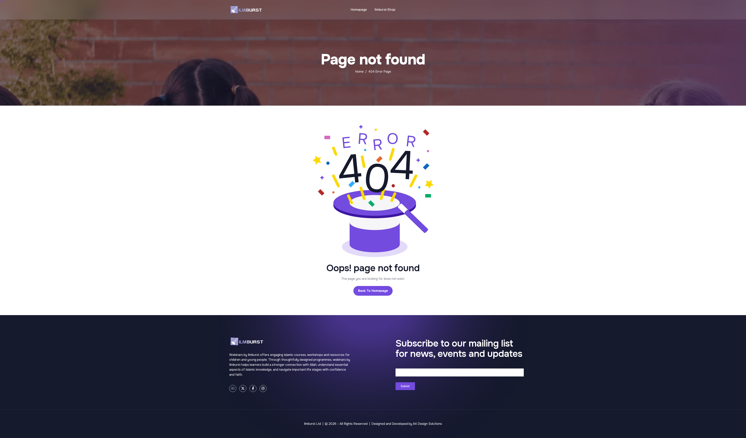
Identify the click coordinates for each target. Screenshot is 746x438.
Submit (405, 386)
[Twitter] (242, 388)
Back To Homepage (373, 291)
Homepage (359, 10)
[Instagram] (263, 388)
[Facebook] (252, 388)
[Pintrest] (232, 388)
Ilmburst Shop (385, 10)
